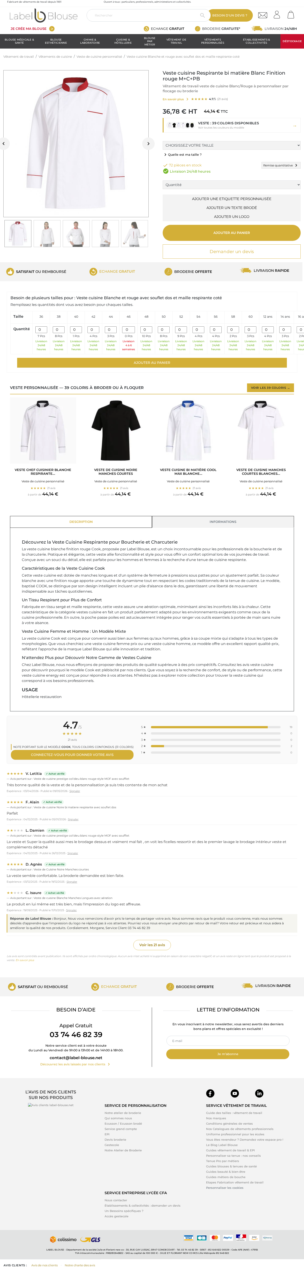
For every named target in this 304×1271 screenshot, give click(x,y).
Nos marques (216, 1118)
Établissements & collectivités (256, 41)
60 (251, 317)
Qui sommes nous (118, 1118)
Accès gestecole (116, 1216)
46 (129, 317)
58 (233, 317)
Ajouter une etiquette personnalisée (232, 199)
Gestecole (112, 1145)
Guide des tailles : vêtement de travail (234, 1113)
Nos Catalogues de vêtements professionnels (240, 1129)
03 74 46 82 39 (76, 1034)
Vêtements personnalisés (212, 41)
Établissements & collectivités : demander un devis (142, 1205)
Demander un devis (232, 251)
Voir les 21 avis (152, 945)
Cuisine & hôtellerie (123, 41)
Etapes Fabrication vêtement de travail (234, 1182)
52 (181, 317)
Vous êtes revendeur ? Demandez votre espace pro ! (244, 1139)
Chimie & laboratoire (90, 41)
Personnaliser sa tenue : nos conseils (233, 1155)
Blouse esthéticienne (56, 41)
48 (146, 317)
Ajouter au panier (231, 233)
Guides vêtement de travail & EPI (230, 1150)
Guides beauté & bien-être (225, 1171)
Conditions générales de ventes (229, 1123)
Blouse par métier (149, 41)
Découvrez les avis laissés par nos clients (75, 1064)
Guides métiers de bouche (225, 1177)
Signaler (74, 791)
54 (198, 317)
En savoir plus (25, 960)
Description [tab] (81, 522)
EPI (107, 1134)
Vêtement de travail (176, 41)
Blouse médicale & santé (19, 41)
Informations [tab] (223, 522)
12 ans (267, 317)
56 (216, 317)
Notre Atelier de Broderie (123, 1150)
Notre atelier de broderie (123, 1113)
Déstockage (292, 41)
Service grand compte (121, 1129)
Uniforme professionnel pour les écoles (235, 1134)
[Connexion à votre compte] (278, 13)
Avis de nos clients (44, 1265)
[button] (232, 125)
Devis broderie (115, 1139)
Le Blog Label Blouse (222, 1145)
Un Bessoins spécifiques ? (124, 1211)
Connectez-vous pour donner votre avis (72, 755)
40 (76, 317)
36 (41, 317)
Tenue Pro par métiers (222, 1161)
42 (93, 317)
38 (59, 317)
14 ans (285, 317)
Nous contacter (116, 1200)
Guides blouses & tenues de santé (231, 1166)
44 (111, 317)
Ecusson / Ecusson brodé (123, 1123)
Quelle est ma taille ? (182, 155)
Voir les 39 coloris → (270, 387)
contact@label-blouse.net (76, 1057)
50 (164, 317)
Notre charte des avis (80, 1265)
